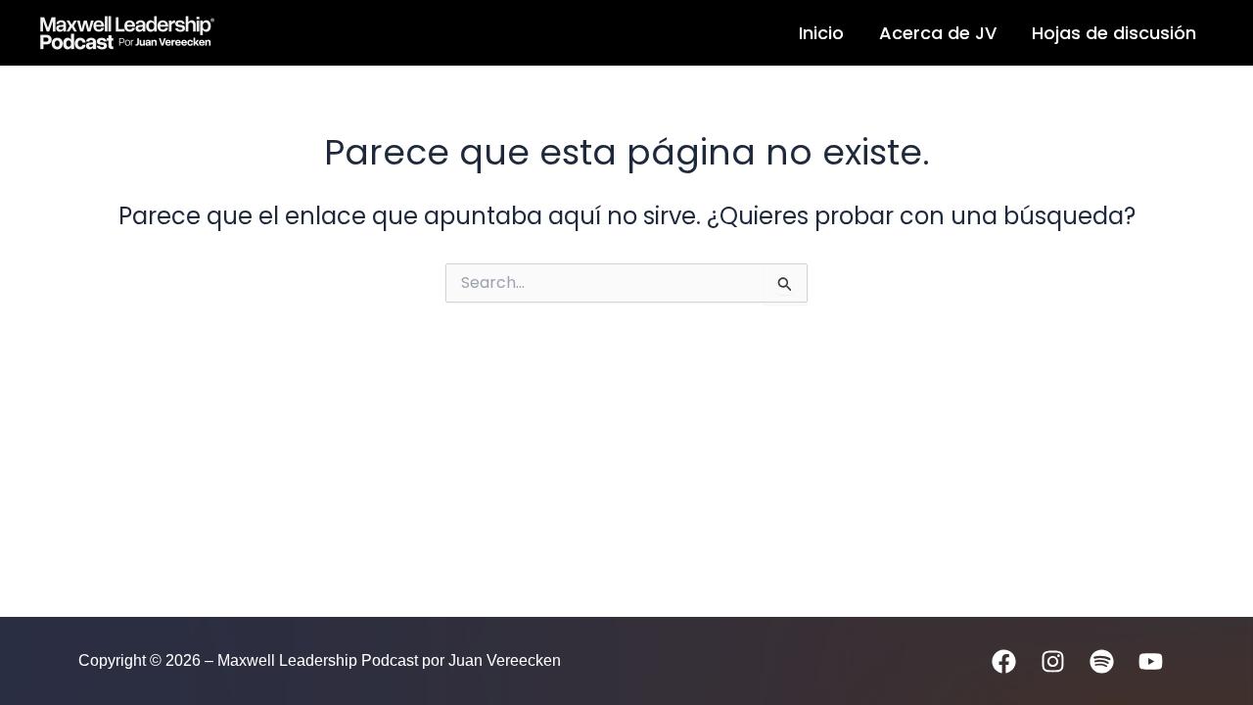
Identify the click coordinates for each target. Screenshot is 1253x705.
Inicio (821, 33)
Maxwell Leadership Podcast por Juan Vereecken (428, 33)
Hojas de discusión (1114, 33)
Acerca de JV (938, 33)
